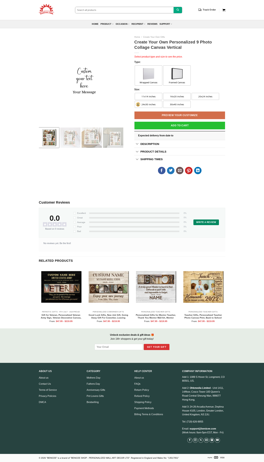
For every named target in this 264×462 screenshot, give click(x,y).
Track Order (209, 9)
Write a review (206, 222)
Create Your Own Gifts (154, 37)
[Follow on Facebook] (189, 440)
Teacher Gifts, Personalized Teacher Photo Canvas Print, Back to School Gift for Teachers (203, 316)
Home (95, 24)
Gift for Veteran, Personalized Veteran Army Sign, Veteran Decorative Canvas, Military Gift (61, 316)
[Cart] (223, 10)
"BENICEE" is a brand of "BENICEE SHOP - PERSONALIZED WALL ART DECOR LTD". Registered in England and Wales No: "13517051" (112, 458)
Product (106, 24)
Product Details (153, 151)
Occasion (121, 24)
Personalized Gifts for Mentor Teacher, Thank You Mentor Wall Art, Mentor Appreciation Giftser (156, 316)
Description (149, 144)
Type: (137, 62)
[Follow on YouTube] (217, 440)
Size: (137, 89)
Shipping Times (151, 159)
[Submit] (178, 10)
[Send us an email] (206, 440)
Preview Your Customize (180, 115)
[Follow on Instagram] (195, 440)
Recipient (137, 24)
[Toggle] (137, 144)
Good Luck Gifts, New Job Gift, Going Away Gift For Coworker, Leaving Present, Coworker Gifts (108, 316)
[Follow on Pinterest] (211, 440)
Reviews (152, 24)
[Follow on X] (200, 440)
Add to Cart (180, 125)
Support (165, 24)
